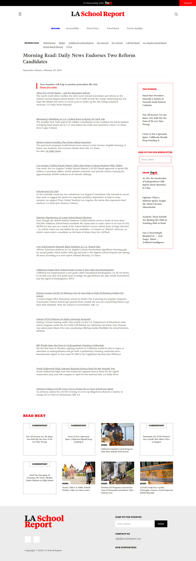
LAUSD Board (133, 42)
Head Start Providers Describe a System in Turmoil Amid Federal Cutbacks (154, 100)
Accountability (72, 28)
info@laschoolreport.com (128, 538)
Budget (62, 42)
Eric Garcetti (103, 42)
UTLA (69, 46)
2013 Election (49, 42)
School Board (113, 28)
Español (188, 3)
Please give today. (48, 87)
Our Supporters (126, 547)
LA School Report (98, 12)
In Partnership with (93, 3)
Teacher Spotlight (135, 28)
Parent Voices (93, 28)
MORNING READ (32, 43)
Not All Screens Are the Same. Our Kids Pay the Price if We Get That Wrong (155, 119)
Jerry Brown (117, 42)
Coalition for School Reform (81, 42)
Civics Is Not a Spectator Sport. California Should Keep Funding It (155, 137)
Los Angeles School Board (154, 42)
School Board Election (53, 46)
